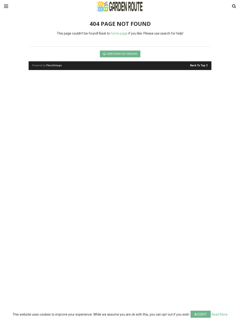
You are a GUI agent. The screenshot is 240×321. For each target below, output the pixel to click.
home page (119, 33)
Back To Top (197, 65)
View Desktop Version (121, 53)
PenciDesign (54, 65)
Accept (200, 314)
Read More (219, 314)
